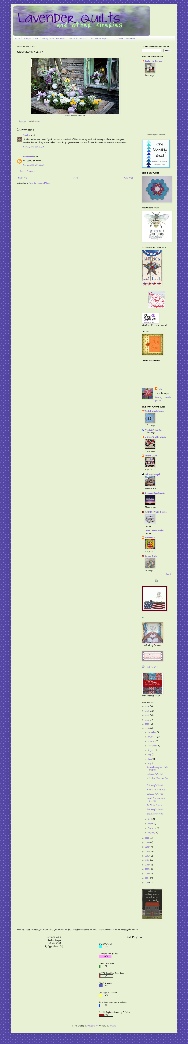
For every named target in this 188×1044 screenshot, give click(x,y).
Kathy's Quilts (151, 455)
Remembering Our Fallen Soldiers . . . (157, 768)
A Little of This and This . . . (158, 779)
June (150, 759)
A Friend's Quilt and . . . (157, 789)
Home (17, 38)
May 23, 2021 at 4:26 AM (33, 165)
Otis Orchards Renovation (124, 38)
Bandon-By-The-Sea (153, 61)
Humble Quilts (151, 556)
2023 (147, 719)
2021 (147, 728)
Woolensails (150, 537)
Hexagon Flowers (31, 38)
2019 (147, 842)
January (152, 832)
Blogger (113, 1025)
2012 (147, 873)
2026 (147, 706)
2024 (147, 715)
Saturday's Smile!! (155, 774)
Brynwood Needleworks (155, 493)
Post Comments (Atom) (39, 183)
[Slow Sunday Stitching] (156, 307)
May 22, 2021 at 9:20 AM (33, 146)
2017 (147, 851)
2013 (147, 869)
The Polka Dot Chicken (154, 411)
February (152, 828)
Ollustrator (93, 1025)
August (151, 750)
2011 (147, 878)
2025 (147, 710)
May (150, 763)
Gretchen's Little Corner (155, 436)
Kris (160, 388)
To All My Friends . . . (156, 805)
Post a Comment (27, 171)
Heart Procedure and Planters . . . (156, 799)
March (151, 823)
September (153, 745)
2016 (147, 855)
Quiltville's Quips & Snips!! (156, 511)
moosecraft (28, 156)
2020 (147, 838)
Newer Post (23, 177)
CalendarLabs (161, 134)
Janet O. (26, 135)
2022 (147, 724)
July (150, 754)
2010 (147, 882)
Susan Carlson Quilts (154, 530)
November (152, 736)
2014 (147, 864)
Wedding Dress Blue (153, 429)
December (152, 732)
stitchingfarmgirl (152, 474)
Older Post (128, 177)
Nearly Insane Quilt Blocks (53, 38)
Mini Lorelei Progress (100, 38)
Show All (168, 574)
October (152, 741)
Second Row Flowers (78, 38)
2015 (147, 860)
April (150, 819)
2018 (147, 847)
